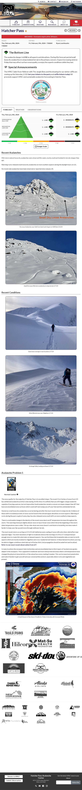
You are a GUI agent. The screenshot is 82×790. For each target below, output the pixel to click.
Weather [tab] (20, 110)
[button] (17, 494)
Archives (72, 30)
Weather (40, 24)
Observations (28, 24)
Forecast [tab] (7, 110)
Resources (52, 24)
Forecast (16, 24)
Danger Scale (42, 146)
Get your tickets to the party (39, 74)
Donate (76, 24)
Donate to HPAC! (14, 776)
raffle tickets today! (62, 74)
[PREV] (65, 30)
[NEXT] (79, 30)
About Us (64, 24)
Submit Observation (13, 780)
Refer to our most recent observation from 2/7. (19, 545)
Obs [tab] (34, 110)
